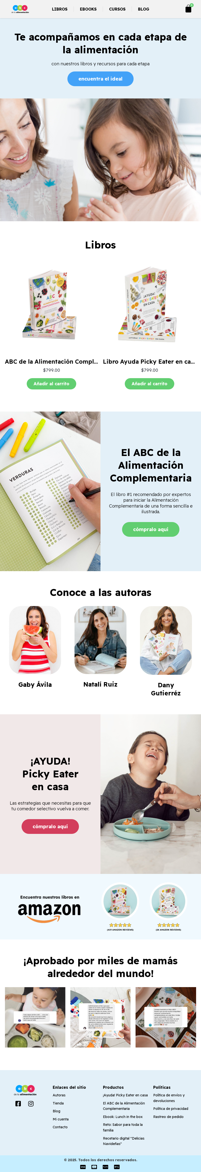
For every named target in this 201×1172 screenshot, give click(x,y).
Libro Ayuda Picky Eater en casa (150, 361)
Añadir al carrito (51, 383)
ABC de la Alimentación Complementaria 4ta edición (81, 361)
